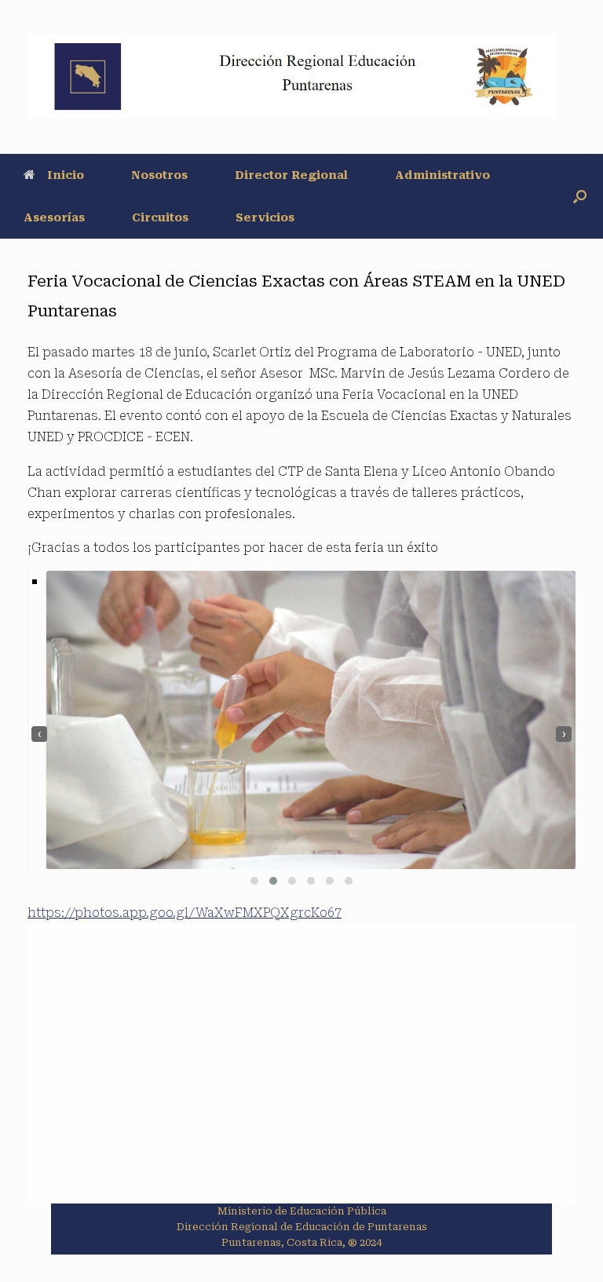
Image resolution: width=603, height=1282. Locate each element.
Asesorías (54, 217)
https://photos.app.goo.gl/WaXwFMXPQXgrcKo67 (184, 912)
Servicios (265, 217)
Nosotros (159, 175)
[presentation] (39, 734)
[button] (580, 196)
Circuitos (160, 217)
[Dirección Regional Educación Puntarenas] (291, 77)
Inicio (65, 175)
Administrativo (442, 175)
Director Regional (291, 175)
